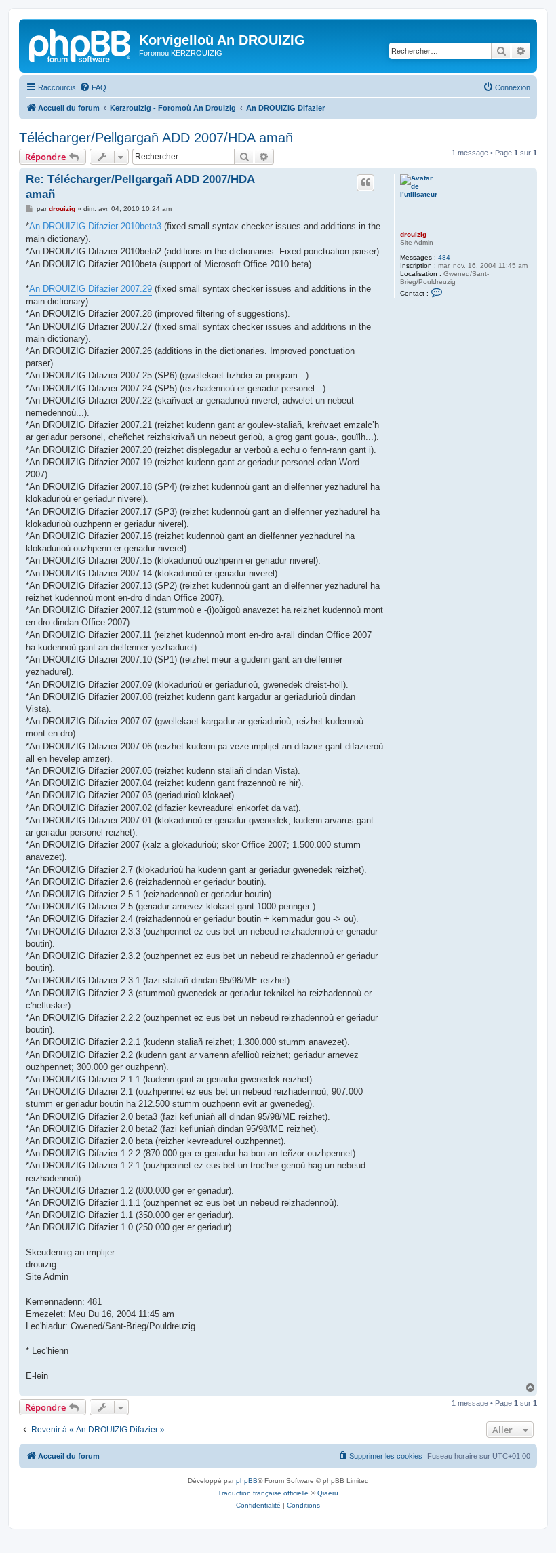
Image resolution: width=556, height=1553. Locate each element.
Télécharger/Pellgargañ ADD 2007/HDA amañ (156, 137)
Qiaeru (327, 1493)
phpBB (247, 1481)
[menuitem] (92, 87)
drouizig (413, 234)
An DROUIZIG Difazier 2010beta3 (95, 226)
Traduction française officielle (263, 1493)
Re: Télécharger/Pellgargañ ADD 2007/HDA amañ (140, 186)
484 (444, 257)
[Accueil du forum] (80, 44)
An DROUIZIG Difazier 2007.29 (90, 288)
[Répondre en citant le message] (365, 182)
